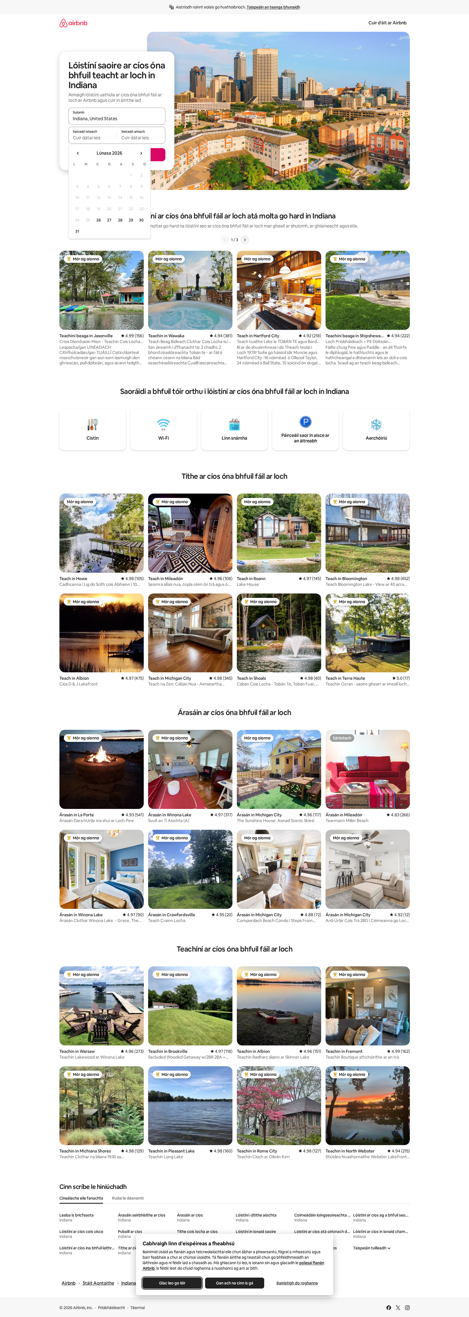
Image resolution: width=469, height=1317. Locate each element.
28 (120, 220)
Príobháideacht (111, 1307)
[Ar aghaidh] (244, 239)
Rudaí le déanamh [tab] (128, 1198)
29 (131, 220)
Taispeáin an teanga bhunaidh (273, 7)
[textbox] (93, 137)
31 (77, 231)
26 (98, 220)
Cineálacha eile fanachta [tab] (81, 1198)
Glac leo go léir (172, 1283)
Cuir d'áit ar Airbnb (388, 23)
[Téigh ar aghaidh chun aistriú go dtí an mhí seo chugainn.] (141, 153)
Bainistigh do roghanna (297, 1283)
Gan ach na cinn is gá (234, 1283)
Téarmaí (137, 1307)
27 (109, 220)
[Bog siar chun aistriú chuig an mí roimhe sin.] (78, 153)
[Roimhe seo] (224, 239)
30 (141, 220)
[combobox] (117, 118)
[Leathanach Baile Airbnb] (73, 22)
